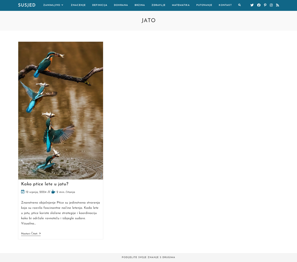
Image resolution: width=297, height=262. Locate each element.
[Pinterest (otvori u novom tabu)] (265, 5)
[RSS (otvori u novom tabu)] (277, 5)
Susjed (27, 5)
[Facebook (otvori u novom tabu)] (258, 5)
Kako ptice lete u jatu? (44, 184)
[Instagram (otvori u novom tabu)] (271, 5)
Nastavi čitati (31, 234)
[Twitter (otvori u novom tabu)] (252, 5)
